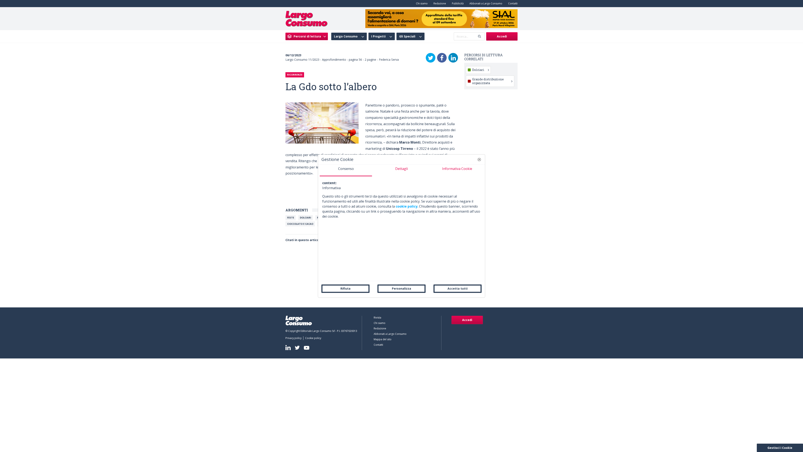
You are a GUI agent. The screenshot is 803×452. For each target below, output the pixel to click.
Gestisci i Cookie (779, 448)
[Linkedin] (288, 347)
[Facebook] (442, 58)
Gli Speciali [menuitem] (407, 36)
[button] (479, 159)
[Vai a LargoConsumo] (306, 18)
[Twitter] (430, 58)
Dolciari (305, 217)
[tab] (346, 170)
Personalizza (401, 288)
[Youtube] (306, 348)
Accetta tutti (458, 288)
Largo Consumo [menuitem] (346, 36)
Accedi (502, 36)
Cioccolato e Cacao (300, 223)
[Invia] (479, 36)
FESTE (290, 217)
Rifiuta (345, 288)
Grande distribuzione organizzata (488, 81)
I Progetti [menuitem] (378, 36)
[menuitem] (421, 3)
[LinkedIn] (453, 58)
